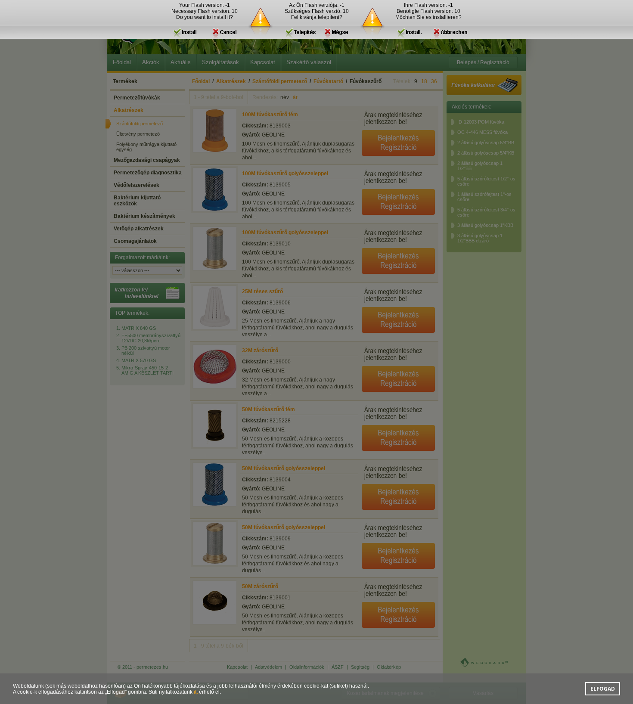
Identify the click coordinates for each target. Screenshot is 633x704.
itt (196, 692)
